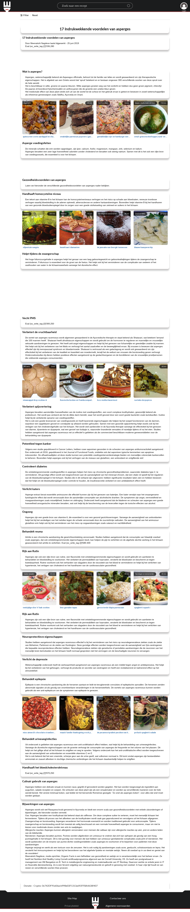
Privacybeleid (72, 906)
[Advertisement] (95, 59)
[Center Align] (129, 4)
